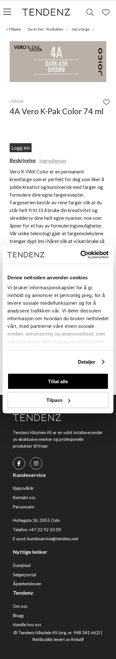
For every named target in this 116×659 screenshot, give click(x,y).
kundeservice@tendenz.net (52, 538)
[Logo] (46, 12)
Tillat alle (58, 381)
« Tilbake (13, 29)
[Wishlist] (106, 102)
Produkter (54, 29)
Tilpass (54, 400)
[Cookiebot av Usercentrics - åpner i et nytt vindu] (82, 255)
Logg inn (20, 148)
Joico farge (81, 29)
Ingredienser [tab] (53, 160)
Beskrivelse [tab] (23, 160)
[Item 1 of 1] (58, 62)
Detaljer (87, 362)
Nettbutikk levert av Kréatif (58, 639)
